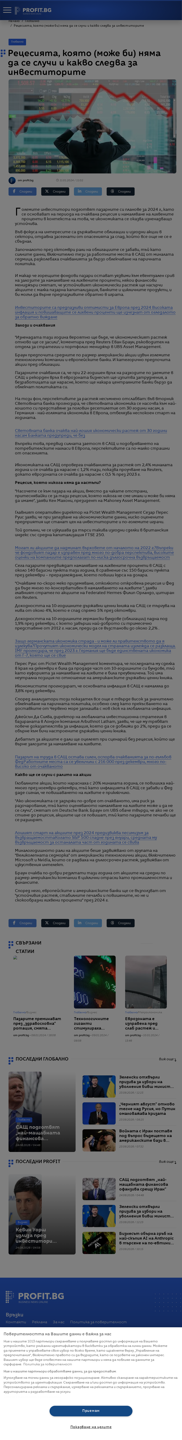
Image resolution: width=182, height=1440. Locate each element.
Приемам (91, 1411)
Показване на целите (91, 1427)
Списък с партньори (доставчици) (32, 1397)
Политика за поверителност (47, 1364)
